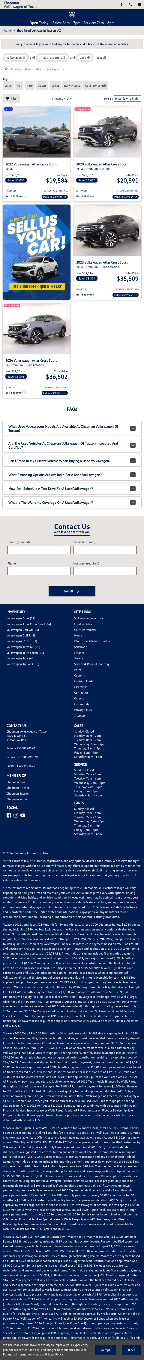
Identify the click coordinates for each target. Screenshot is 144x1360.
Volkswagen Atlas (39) (21, 618)
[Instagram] (16, 815)
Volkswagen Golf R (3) (21, 635)
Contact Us (81, 692)
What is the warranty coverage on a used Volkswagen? (50, 502)
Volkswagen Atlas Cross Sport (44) (29, 624)
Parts (77, 670)
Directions (80, 687)
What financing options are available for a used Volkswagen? (55, 475)
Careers (79, 698)
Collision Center (84, 681)
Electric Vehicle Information (92, 641)
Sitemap (79, 715)
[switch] (139, 4)
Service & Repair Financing (91, 664)
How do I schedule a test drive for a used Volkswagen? (50, 488)
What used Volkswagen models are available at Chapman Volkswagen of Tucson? (63, 428)
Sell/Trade (80, 647)
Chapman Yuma (17, 799)
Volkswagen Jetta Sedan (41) (25, 653)
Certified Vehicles (85, 630)
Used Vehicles (83, 624)
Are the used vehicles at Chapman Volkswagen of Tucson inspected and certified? (63, 445)
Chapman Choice (17, 782)
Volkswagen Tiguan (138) (23, 664)
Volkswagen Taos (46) (20, 658)
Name (19, 542)
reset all (100, 57)
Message (86, 563)
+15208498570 (25, 748)
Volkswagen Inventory (88, 618)
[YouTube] (23, 815)
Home (8, 30)
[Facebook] (9, 815)
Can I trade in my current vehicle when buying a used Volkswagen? (59, 461)
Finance (79, 653)
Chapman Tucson (18, 793)
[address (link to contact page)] (121, 4)
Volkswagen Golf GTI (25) (23, 630)
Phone (12, 563)
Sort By (108, 98)
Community (82, 704)
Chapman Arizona (18, 787)
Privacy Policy (83, 709)
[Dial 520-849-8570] (130, 4)
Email (84, 542)
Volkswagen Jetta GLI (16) (23, 647)
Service (78, 658)
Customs (80, 675)
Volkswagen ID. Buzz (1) (22, 641)
